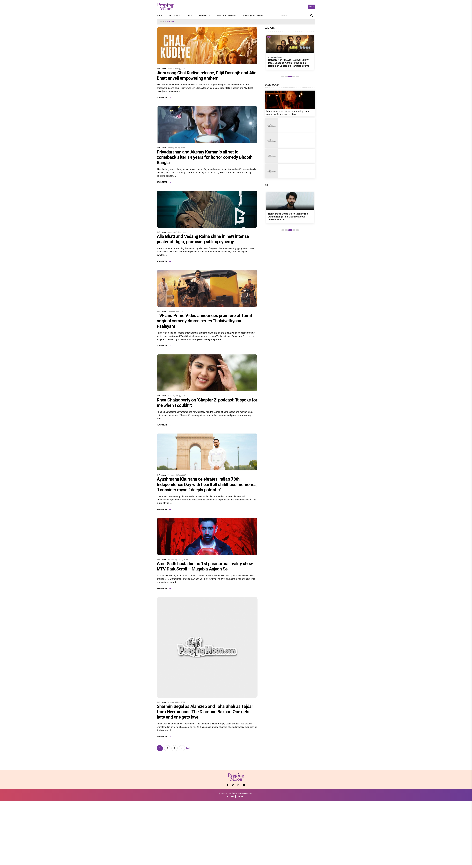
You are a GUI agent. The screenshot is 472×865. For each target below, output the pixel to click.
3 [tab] (290, 76)
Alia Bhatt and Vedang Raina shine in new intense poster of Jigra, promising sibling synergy (203, 239)
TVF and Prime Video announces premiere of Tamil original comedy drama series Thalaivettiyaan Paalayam (204, 321)
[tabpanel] (290, 52)
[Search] (311, 15)
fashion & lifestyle (226, 15)
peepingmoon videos (253, 15)
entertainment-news (275, 57)
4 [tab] (294, 76)
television (203, 15)
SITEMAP (241, 796)
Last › (188, 748)
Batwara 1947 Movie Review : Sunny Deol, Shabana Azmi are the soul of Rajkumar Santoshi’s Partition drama (288, 62)
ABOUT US (230, 796)
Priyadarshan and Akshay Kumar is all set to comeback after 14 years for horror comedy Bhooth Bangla (204, 157)
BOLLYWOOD (272, 84)
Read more (162, 98)
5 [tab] (297, 76)
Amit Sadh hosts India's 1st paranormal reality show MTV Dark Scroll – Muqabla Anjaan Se (205, 566)
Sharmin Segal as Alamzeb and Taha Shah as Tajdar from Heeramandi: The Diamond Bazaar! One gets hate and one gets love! (205, 712)
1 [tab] (282, 76)
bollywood (173, 15)
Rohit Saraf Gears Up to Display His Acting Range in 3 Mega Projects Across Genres (288, 216)
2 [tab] (286, 76)
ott (188, 15)
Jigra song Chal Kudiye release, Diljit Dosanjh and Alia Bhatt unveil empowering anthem (207, 75)
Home (159, 15)
